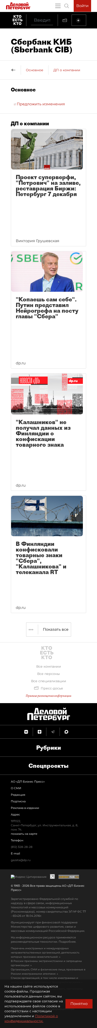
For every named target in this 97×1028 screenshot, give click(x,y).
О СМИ (16, 788)
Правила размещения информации (48, 695)
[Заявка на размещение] (79, 20)
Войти (82, 6)
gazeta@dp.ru (21, 860)
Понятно (79, 1003)
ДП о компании (66, 70)
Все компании (48, 666)
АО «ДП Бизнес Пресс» (28, 781)
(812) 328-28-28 (21, 847)
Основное (34, 70)
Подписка (18, 801)
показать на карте (24, 833)
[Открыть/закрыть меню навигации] (58, 5)
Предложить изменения (40, 104)
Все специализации (48, 681)
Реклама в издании (25, 808)
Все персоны (48, 674)
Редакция (18, 794)
